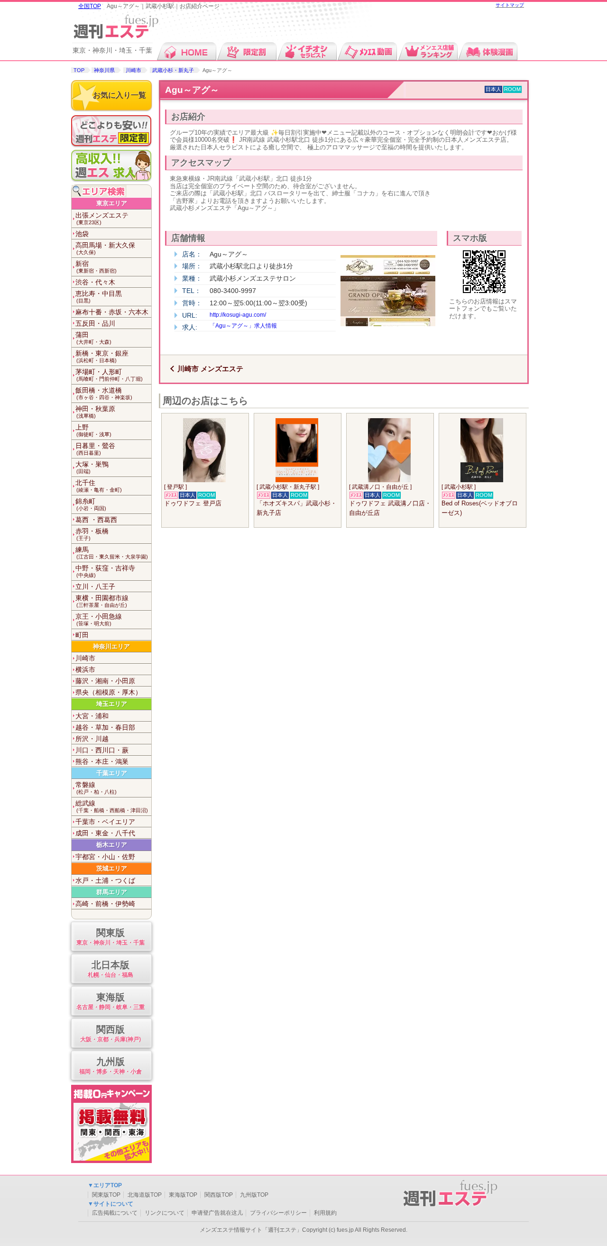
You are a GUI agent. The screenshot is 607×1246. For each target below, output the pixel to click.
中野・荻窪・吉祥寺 (105, 571)
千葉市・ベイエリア (105, 821)
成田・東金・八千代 (105, 833)
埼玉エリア (111, 703)
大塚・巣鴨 (92, 467)
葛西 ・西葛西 (96, 519)
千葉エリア (111, 773)
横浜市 (85, 669)
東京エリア (111, 203)
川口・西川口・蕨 (102, 750)
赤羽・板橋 (92, 534)
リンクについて (164, 1212)
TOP (79, 70)
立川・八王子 (95, 586)
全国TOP (89, 6)
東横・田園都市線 (102, 601)
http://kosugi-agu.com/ (238, 315)
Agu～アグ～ (192, 90)
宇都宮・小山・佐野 (105, 857)
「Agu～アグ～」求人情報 (243, 325)
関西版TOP (218, 1194)
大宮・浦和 (92, 716)
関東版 (110, 936)
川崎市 (133, 70)
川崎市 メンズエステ (210, 369)
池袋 (82, 234)
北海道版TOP (145, 1194)
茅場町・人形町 (109, 375)
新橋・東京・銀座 (102, 356)
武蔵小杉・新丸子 (173, 70)
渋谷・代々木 (95, 282)
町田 (82, 635)
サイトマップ (510, 5)
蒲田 (93, 338)
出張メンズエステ (102, 218)
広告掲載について (115, 1212)
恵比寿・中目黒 (98, 296)
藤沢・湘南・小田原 (105, 681)
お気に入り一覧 (119, 95)
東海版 (110, 1001)
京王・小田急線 (98, 619)
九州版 (110, 1065)
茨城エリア (111, 868)
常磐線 (96, 788)
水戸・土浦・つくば (105, 880)
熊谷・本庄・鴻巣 (102, 761)
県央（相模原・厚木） (108, 692)
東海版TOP (183, 1194)
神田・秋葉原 (95, 412)
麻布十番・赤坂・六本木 (111, 312)
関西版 (110, 1033)
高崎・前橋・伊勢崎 (105, 903)
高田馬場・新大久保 (105, 248)
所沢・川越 (92, 738)
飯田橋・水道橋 (103, 393)
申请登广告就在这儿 (217, 1212)
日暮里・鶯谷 (95, 449)
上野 (93, 430)
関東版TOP (106, 1194)
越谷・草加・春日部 (105, 727)
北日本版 (110, 969)
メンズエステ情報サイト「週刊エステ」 (251, 1230)
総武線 (111, 806)
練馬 (111, 552)
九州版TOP (254, 1194)
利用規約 (325, 1212)
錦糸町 (90, 504)
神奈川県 (104, 70)
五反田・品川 (95, 323)
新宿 (96, 267)
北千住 (98, 486)
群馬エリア (111, 892)
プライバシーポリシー (278, 1212)
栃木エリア (111, 844)
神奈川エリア (111, 646)
